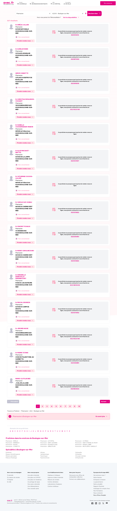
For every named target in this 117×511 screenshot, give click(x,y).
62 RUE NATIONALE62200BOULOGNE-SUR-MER (24, 31)
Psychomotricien (44, 458)
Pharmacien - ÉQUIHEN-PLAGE (48, 444)
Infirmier (42, 452)
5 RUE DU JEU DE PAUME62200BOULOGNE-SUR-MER (24, 285)
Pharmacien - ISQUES (11, 444)
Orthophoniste (79, 458)
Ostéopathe (78, 452)
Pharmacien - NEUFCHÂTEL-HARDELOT (86, 446)
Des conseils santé (33, 488)
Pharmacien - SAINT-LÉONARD (48, 443)
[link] (92, 504)
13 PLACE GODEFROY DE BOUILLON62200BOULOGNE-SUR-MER (24, 81)
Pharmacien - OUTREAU (81, 441)
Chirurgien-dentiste (80, 456)
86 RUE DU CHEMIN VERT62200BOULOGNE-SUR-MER (24, 209)
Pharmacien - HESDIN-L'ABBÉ (83, 444)
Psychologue (43, 456)
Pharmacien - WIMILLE (12, 441)
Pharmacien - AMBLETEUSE (48, 446)
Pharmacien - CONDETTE (13, 446)
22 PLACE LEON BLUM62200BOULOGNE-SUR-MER (24, 55)
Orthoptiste (78, 454)
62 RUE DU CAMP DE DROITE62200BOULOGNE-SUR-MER (24, 310)
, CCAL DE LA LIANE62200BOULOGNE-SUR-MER (24, 385)
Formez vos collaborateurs (77, 479)
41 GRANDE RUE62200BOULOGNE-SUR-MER (24, 233)
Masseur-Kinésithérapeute (13, 454)
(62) (31, 411)
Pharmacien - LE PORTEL (47, 441)
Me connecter (108, 3)
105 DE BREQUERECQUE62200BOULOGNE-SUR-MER (24, 107)
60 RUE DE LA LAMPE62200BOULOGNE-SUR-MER (24, 159)
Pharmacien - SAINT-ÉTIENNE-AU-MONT (86, 443)
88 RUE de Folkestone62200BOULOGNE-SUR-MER (24, 133)
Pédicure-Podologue (11, 458)
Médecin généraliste (11, 456)
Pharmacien (18, 27)
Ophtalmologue (44, 454)
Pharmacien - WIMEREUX (12, 443)
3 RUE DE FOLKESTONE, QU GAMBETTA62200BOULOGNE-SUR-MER (24, 360)
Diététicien (9, 452)
